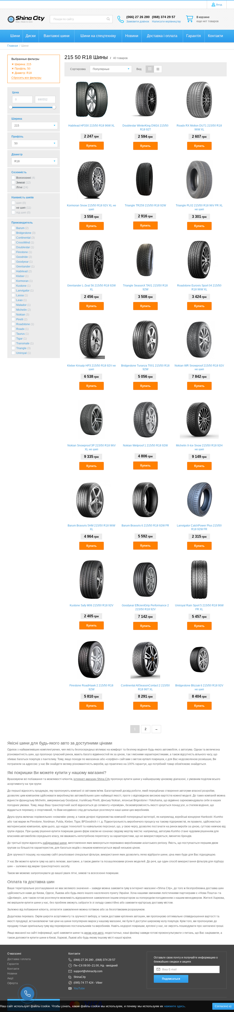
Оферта (12, 983)
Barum (20, 228)
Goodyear (22, 261)
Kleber (20, 276)
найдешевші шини (55, 843)
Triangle (21, 348)
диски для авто (94, 932)
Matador (21, 305)
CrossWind (23, 242)
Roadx (20, 329)
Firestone (22, 252)
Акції (10, 978)
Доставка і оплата (19, 959)
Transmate (22, 343)
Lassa (20, 295)
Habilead (22, 271)
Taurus (20, 333)
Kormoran (22, 281)
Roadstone (23, 324)
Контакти (13, 968)
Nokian (20, 314)
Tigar (19, 338)
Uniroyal (21, 353)
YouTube (79, 988)
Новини (12, 973)
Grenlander (23, 266)
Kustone (21, 285)
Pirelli (19, 319)
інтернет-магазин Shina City (92, 779)
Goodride (22, 257)
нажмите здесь (174, 1006)
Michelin (21, 309)
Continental (23, 237)
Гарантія (13, 964)
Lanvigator (22, 290)
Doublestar (23, 247)
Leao (19, 300)
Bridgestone (23, 233)
